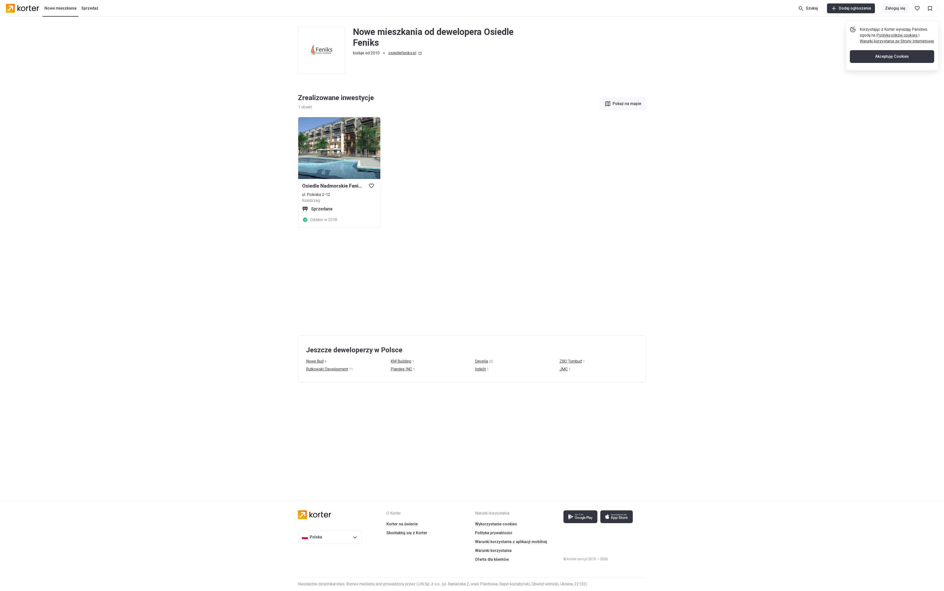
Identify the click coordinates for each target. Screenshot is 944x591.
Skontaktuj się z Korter (406, 533)
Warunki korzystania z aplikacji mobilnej (511, 541)
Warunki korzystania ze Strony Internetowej (897, 41)
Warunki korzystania (493, 550)
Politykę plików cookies (896, 35)
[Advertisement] (445, 281)
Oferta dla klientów (492, 559)
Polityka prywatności (493, 533)
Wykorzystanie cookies (496, 524)
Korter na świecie (402, 524)
